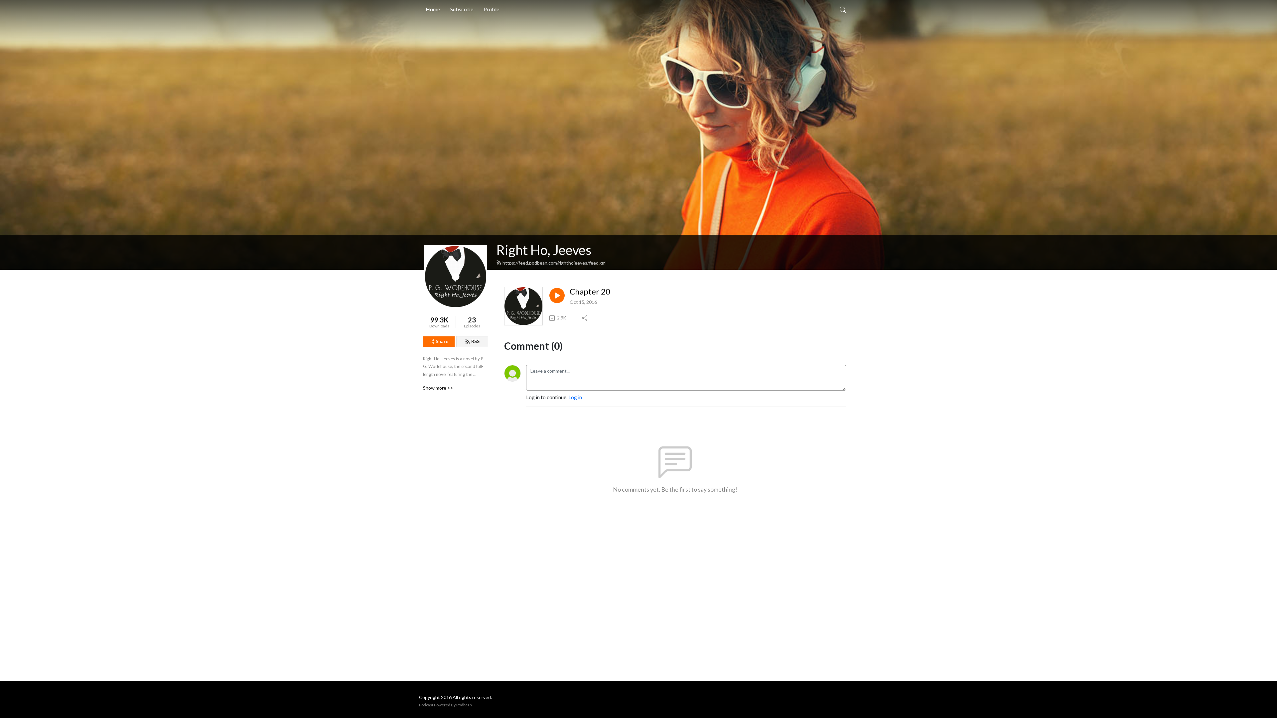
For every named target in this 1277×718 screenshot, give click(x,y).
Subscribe (461, 9)
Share (442, 341)
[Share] (585, 318)
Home (433, 9)
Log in (575, 397)
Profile (491, 9)
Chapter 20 (590, 291)
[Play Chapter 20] (557, 295)
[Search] (843, 9)
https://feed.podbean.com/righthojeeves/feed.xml (554, 263)
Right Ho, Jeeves (544, 250)
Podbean (464, 704)
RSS (475, 341)
